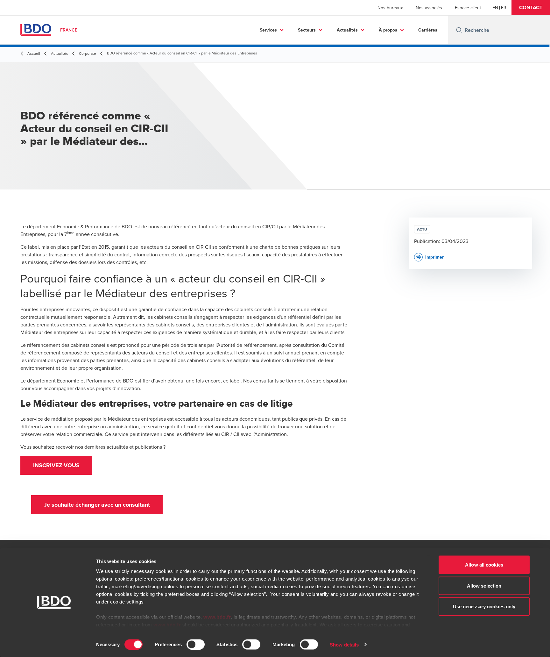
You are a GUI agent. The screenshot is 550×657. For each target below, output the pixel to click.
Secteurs (307, 30)
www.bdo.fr (217, 617)
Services (268, 30)
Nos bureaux (390, 7)
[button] (530, 7)
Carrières (427, 30)
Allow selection (484, 585)
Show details (344, 644)
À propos (388, 30)
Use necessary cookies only (484, 606)
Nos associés (429, 7)
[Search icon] (459, 30)
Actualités (347, 30)
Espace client (468, 7)
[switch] (196, 644)
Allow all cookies (484, 565)
